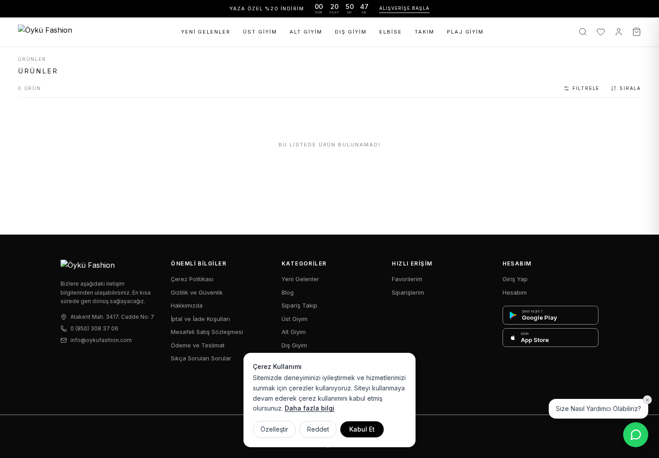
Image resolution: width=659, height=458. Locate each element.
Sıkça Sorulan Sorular (201, 358)
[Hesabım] (618, 31)
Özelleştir (274, 429)
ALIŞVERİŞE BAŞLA (404, 8)
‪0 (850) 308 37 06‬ (94, 328)
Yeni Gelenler (206, 32)
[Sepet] (636, 31)
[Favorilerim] (600, 31)
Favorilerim (407, 279)
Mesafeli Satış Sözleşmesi (207, 331)
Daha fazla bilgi (309, 408)
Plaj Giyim (465, 32)
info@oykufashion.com (101, 340)
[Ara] (582, 31)
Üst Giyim (260, 32)
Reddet (318, 429)
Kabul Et (362, 429)
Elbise (390, 32)
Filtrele (585, 88)
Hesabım (515, 292)
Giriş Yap (515, 279)
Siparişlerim (408, 292)
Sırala (630, 88)
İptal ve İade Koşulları (200, 318)
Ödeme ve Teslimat (198, 345)
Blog (288, 292)
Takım (424, 32)
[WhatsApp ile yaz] (635, 434)
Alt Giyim (306, 32)
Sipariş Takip (299, 305)
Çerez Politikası (192, 279)
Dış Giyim (351, 32)
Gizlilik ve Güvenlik (197, 292)
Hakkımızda (187, 305)
